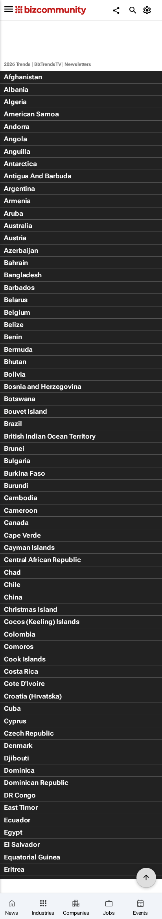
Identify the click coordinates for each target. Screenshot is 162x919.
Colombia (19, 634)
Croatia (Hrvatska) (33, 696)
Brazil (13, 424)
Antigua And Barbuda (38, 176)
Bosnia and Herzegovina (42, 386)
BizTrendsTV (47, 64)
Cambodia (20, 498)
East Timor (21, 807)
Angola (15, 139)
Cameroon (20, 510)
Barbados (19, 287)
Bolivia (15, 374)
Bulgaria (17, 461)
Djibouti (16, 758)
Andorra (16, 127)
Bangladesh (23, 275)
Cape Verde (22, 535)
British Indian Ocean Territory (50, 436)
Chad (12, 572)
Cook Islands (25, 659)
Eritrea (14, 869)
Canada (16, 523)
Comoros (18, 646)
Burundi (16, 485)
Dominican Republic (36, 782)
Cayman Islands (29, 547)
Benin (13, 337)
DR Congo (20, 795)
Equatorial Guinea (32, 857)
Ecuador (17, 820)
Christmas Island (30, 609)
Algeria (15, 102)
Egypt (13, 832)
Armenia (17, 201)
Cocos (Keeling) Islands (41, 622)
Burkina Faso (24, 473)
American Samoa (31, 114)
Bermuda (18, 349)
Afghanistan (23, 77)
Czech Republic (29, 733)
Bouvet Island (25, 411)
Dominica (19, 770)
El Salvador (22, 844)
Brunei (14, 448)
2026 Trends (17, 64)
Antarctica (20, 164)
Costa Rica (21, 671)
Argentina (19, 188)
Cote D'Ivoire (24, 683)
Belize (13, 325)
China (13, 597)
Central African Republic (42, 560)
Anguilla (17, 151)
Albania (16, 89)
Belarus (16, 300)
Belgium (17, 312)
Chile (12, 584)
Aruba (13, 213)
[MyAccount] (148, 10)
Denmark (18, 745)
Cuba (12, 708)
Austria (15, 238)
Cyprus (15, 721)
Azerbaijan (21, 250)
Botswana (19, 399)
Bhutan (15, 362)
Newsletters (77, 64)
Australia (18, 226)
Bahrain (16, 263)
